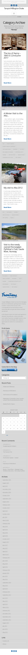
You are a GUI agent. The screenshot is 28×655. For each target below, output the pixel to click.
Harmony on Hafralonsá (9, 390)
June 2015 (5, 576)
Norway (4, 154)
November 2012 (7, 616)
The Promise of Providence (10, 394)
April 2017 (5, 551)
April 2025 (5, 486)
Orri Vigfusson (11, 154)
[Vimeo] (16, 5)
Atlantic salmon (10, 143)
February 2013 (6, 610)
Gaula (20, 278)
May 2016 (5, 564)
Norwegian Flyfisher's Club (14, 281)
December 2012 (7, 613)
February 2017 (6, 557)
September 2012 (7, 620)
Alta (3, 143)
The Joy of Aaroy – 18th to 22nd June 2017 (12, 55)
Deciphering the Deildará (9, 446)
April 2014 (5, 588)
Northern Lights (19, 152)
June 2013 (5, 598)
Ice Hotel (22, 149)
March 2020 (6, 520)
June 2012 (5, 629)
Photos (4, 644)
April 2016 (5, 567)
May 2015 (5, 579)
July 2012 (5, 626)
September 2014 (7, 582)
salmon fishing (21, 154)
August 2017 (6, 542)
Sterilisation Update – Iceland (10, 457)
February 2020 (6, 523)
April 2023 (5, 511)
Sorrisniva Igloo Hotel (8, 157)
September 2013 (7, 595)
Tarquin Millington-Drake (14, 8)
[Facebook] (11, 5)
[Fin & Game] (14, 346)
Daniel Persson (13, 275)
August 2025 (6, 483)
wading (12, 217)
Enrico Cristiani (6, 278)
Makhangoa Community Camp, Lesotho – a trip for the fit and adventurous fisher (13, 399)
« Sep (7, 435)
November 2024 (7, 492)
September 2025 (7, 480)
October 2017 (6, 539)
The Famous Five (7, 452)
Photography (12, 16)
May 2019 (5, 526)
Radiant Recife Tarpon (9, 404)
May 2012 (5, 632)
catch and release (7, 149)
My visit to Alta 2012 (13, 187)
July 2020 (5, 517)
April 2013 (5, 604)
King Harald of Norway (8, 152)
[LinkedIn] (14, 5)
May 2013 (5, 601)
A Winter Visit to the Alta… (13, 114)
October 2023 (6, 508)
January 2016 (6, 573)
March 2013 (6, 607)
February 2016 (6, 570)
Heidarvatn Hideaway (8, 386)
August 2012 (6, 623)
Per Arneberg (6, 284)
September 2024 (7, 498)
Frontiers (15, 149)
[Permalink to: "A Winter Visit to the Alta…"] (14, 98)
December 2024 (7, 489)
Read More (7, 83)
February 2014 (6, 592)
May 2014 (5, 585)
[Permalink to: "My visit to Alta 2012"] (14, 173)
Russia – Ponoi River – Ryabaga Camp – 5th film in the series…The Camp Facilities (14, 470)
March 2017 (6, 554)
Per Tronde (13, 284)
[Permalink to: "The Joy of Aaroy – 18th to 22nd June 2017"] (14, 42)
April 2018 (5, 536)
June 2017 (5, 545)
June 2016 (5, 560)
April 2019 (5, 529)
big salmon (9, 212)
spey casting (18, 157)
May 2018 (5, 533)
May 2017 (5, 548)
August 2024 (6, 501)
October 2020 (6, 514)
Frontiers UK (6, 641)
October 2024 (6, 495)
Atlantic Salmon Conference (9, 146)
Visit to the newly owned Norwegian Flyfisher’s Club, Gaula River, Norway (14, 248)
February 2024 (6, 505)
